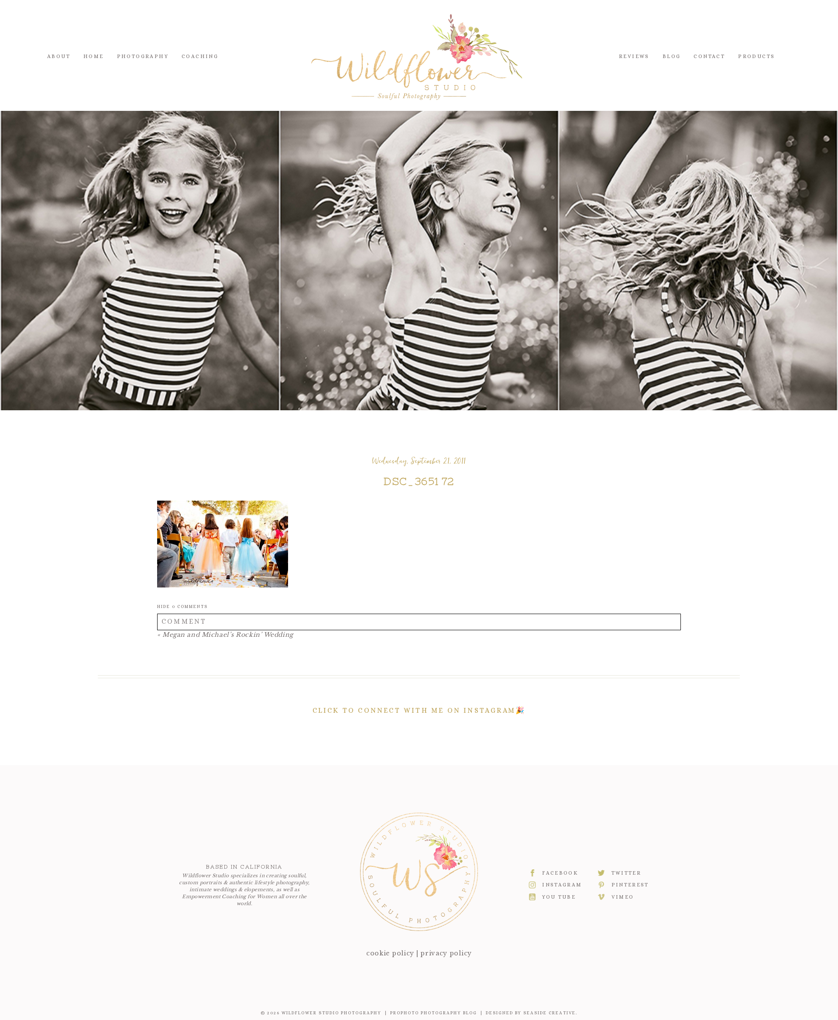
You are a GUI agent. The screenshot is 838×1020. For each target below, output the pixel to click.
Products (756, 56)
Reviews (634, 56)
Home (93, 56)
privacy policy (446, 953)
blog (672, 56)
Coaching (200, 56)
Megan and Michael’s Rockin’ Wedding (227, 635)
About (58, 56)
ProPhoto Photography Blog (433, 1012)
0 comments (182, 606)
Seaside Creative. (550, 1012)
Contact (709, 56)
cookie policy (390, 953)
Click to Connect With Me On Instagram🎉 (419, 710)
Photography (142, 56)
